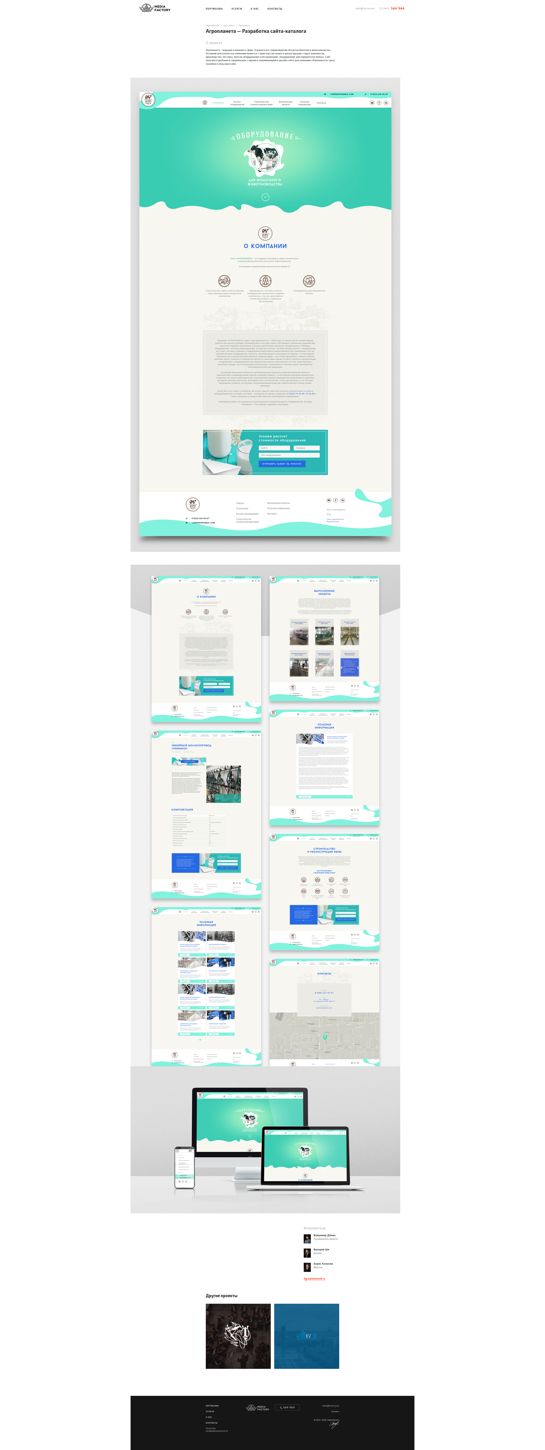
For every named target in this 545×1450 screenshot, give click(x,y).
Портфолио (214, 9)
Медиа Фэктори (212, 25)
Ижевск (335, 1411)
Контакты (275, 9)
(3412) (393, 8)
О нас (255, 9)
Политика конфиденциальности (217, 1429)
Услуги (236, 9)
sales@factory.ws (365, 8)
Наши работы (229, 25)
